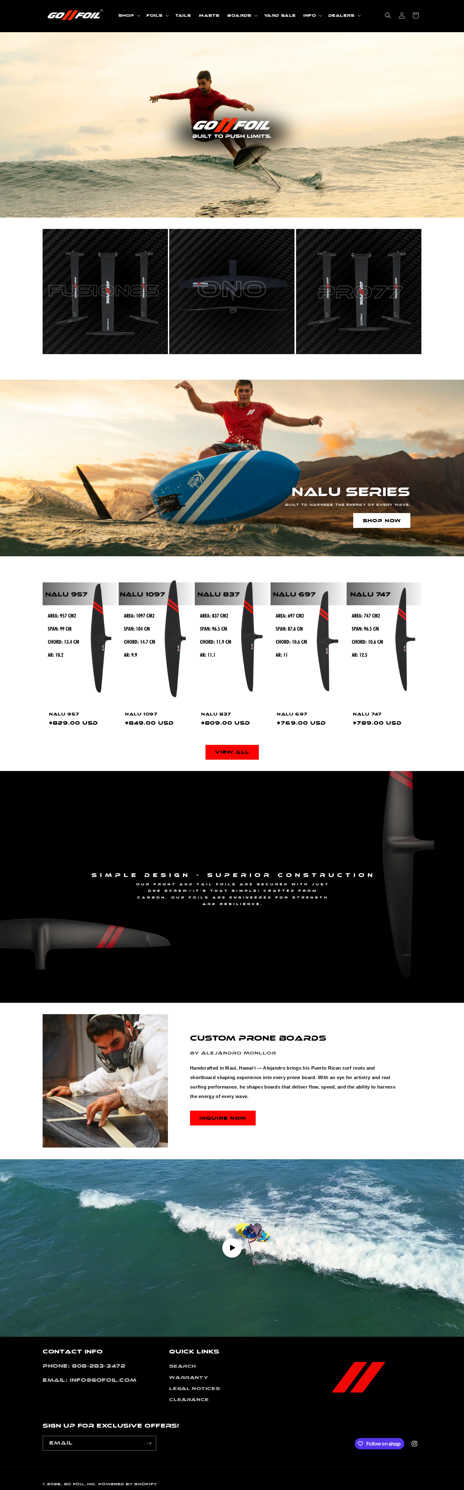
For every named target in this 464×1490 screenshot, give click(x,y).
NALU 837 (216, 714)
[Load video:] (232, 1248)
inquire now (222, 1118)
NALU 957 (64, 714)
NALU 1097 (141, 714)
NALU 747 (367, 714)
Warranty (188, 1377)
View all (232, 752)
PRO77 (316, 366)
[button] (129, 15)
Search (182, 1366)
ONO (184, 366)
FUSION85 (69, 366)
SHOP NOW (382, 520)
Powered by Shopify (127, 1484)
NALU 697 (292, 714)
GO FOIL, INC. (80, 1484)
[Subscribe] (149, 1443)
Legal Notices (194, 1388)
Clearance (189, 1399)
